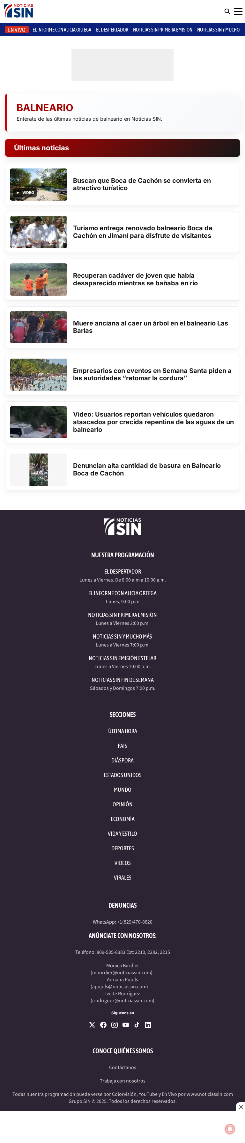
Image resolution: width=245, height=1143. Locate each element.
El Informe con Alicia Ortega (122, 593)
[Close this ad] (240, 1106)
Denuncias (122, 905)
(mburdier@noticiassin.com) (121, 972)
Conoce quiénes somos (123, 1050)
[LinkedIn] (148, 1025)
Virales (122, 877)
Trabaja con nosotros (122, 1080)
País (122, 745)
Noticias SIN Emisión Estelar (122, 658)
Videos (123, 863)
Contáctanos (122, 1067)
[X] (92, 1025)
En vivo (17, 29)
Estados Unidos (123, 775)
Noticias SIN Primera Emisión (162, 29)
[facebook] (103, 1025)
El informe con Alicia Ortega (62, 29)
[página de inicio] (18, 11)
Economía (123, 819)
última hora (122, 731)
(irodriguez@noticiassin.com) (122, 1000)
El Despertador (112, 29)
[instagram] (114, 1025)
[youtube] (125, 1025)
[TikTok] (137, 1025)
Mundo (122, 789)
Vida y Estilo (122, 833)
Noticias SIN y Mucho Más (122, 636)
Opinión (123, 804)
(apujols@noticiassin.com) (119, 986)
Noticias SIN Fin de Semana (123, 679)
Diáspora (122, 760)
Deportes (122, 848)
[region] (122, 1127)
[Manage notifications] (230, 1129)
